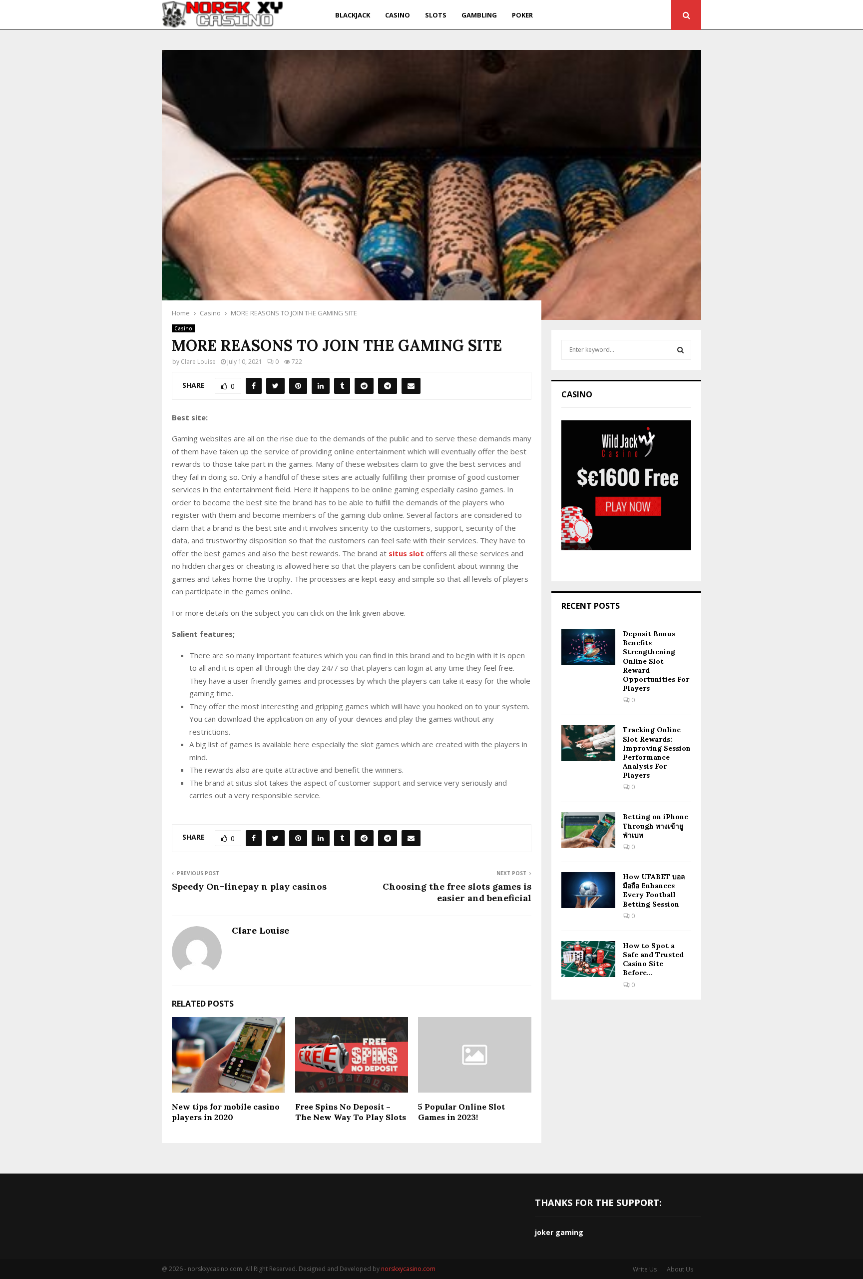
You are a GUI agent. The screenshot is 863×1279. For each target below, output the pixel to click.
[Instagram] (612, 15)
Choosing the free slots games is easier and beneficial (457, 892)
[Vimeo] (649, 15)
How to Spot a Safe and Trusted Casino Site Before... (653, 959)
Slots (435, 14)
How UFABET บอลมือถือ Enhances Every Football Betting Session (654, 890)
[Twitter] (600, 15)
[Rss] (660, 15)
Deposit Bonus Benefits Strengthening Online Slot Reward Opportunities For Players (656, 661)
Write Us (645, 1269)
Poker (522, 14)
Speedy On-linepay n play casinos (249, 886)
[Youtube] (624, 15)
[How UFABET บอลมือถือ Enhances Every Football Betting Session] (588, 890)
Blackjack (352, 14)
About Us (680, 1269)
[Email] (636, 15)
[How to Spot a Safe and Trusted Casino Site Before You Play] (588, 959)
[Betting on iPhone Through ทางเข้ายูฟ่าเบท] (588, 830)
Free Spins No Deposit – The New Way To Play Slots (350, 1112)
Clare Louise (198, 361)
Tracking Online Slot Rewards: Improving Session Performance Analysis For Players (657, 752)
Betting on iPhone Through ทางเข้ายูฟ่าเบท (655, 825)
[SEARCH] (680, 350)
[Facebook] (589, 15)
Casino (397, 14)
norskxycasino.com (408, 1269)
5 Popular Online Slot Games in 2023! (461, 1112)
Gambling (479, 14)
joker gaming (559, 1232)
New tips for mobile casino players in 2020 (226, 1112)
